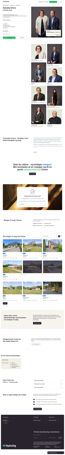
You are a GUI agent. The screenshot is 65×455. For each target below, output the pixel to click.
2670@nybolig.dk (7, 25)
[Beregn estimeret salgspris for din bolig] (45, 204)
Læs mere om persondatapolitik (47, 446)
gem (21, 253)
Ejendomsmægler (5, 5)
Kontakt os (22, 37)
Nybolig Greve (18, 5)
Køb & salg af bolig (52, 420)
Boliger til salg (51, 417)
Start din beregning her (35, 344)
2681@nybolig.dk (14, 364)
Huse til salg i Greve (47, 223)
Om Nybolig (35, 417)
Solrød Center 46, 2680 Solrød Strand (15, 367)
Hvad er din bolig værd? (52, 452)
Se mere (5, 303)
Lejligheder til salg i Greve (37, 223)
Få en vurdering (9, 37)
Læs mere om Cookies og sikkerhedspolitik (36, 446)
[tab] (11, 251)
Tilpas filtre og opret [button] (37, 323)
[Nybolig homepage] (9, 446)
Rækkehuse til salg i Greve (37, 225)
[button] (35, 152)
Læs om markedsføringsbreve (57, 446)
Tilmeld (60, 437)
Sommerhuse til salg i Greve (49, 225)
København (12, 5)
